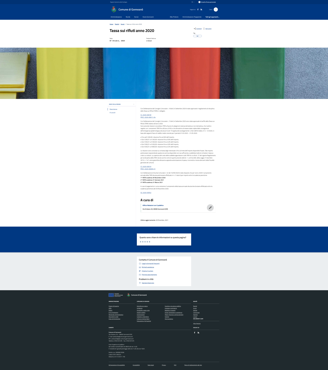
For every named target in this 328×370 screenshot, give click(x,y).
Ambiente (139, 308)
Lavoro (195, 317)
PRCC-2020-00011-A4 (148, 117)
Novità (128, 17)
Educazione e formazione (144, 321)
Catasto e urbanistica (143, 317)
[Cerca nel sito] (216, 9)
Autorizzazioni (141, 315)
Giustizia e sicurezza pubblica (173, 306)
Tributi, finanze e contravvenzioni (174, 315)
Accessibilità (136, 365)
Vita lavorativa (169, 319)
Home (111, 24)
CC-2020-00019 (146, 166)
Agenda (195, 315)
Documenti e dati (113, 317)
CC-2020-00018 (146, 115)
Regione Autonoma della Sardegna (118, 2)
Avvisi (122, 24)
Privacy (164, 365)
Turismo (167, 317)
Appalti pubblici (141, 313)
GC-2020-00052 (146, 192)
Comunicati (196, 313)
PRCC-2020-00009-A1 (148, 169)
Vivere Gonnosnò (148, 17)
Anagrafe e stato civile (143, 310)
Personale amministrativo (116, 315)
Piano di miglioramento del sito (193, 365)
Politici (110, 310)
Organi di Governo (114, 306)
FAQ (175, 365)
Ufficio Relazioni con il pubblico (153, 205)
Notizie (195, 310)
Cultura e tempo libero (143, 319)
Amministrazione (116, 17)
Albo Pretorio (174, 17)
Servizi (136, 17)
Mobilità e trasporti (170, 310)
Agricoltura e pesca (142, 306)
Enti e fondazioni (113, 313)
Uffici (110, 308)
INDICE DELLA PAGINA (115, 104)
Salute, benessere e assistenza (173, 313)
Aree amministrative (114, 319)
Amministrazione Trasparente (192, 17)
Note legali (151, 365)
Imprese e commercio (171, 308)
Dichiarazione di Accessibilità (117, 365)
